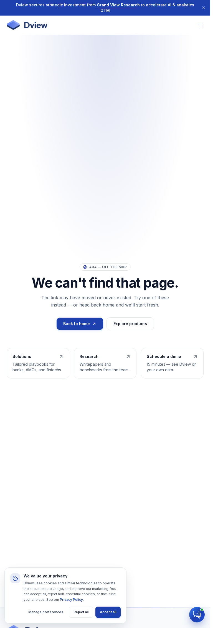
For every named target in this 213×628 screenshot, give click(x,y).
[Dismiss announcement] (203, 8)
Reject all (80, 612)
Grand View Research (118, 5)
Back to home (76, 323)
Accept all (108, 612)
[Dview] (27, 25)
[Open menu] (200, 25)
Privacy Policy (71, 599)
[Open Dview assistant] (197, 614)
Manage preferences (45, 612)
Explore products (130, 323)
